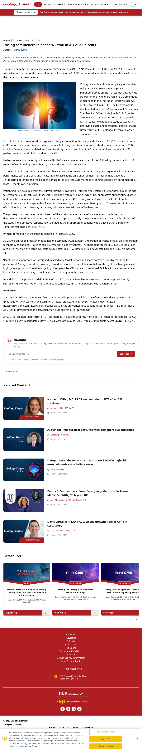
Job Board (71, 647)
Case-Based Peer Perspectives (97, 12)
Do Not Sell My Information (71, 657)
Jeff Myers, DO (79, 500)
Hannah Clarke (57, 469)
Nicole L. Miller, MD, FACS (62, 408)
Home (52, 727)
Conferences (74, 4)
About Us (71, 634)
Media (60, 4)
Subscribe (124, 354)
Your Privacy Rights (71, 661)
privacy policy (59, 360)
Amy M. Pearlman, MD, (61, 500)
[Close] (138, 738)
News (75, 727)
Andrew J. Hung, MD (59, 434)
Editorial (71, 641)
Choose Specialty (24, 12)
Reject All (105, 739)
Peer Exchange (57, 12)
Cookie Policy (31, 746)
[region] (71, 739)
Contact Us (71, 644)
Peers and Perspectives (74, 12)
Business (48, 4)
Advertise (71, 637)
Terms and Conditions (71, 651)
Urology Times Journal (119, 12)
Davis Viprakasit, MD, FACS (62, 530)
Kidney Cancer (11, 371)
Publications (90, 4)
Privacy (71, 654)
